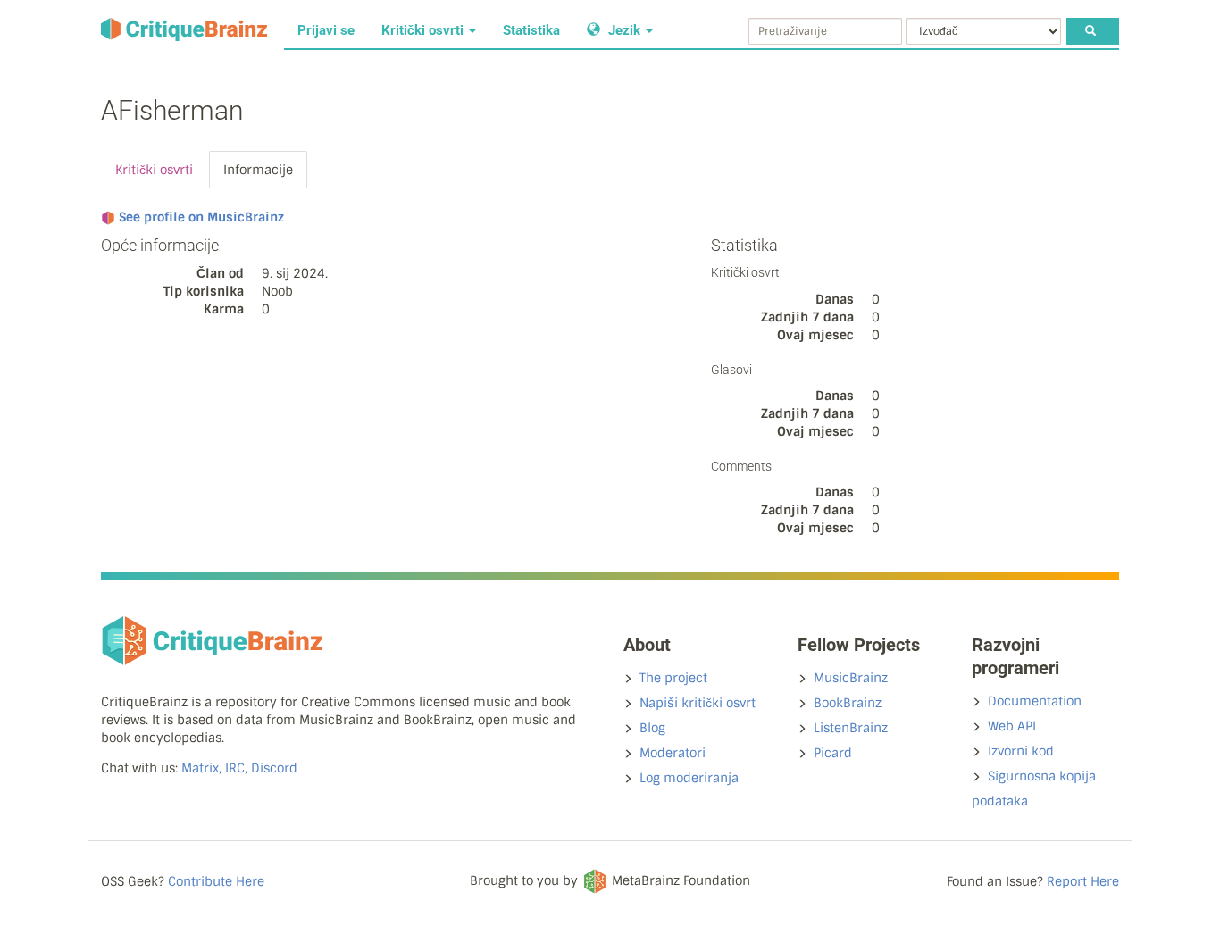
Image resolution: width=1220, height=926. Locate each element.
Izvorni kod (1021, 751)
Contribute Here (216, 881)
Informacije (258, 170)
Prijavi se (326, 30)
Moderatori (672, 753)
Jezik (624, 30)
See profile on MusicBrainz (201, 217)
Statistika (531, 30)
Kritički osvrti (424, 30)
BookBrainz (848, 703)
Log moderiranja (689, 778)
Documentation (1035, 701)
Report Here (1083, 881)
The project (673, 678)
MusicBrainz (851, 678)
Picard (833, 753)
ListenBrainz (851, 728)
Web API (1012, 726)
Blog (652, 728)
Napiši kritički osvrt (697, 703)
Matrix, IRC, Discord (239, 768)
